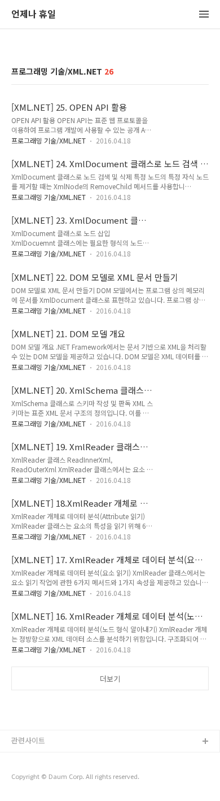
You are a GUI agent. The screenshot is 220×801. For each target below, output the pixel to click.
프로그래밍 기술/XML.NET (48, 140)
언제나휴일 (29, 778)
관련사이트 (28, 740)
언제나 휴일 (33, 14)
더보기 (110, 678)
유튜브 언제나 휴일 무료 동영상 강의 (68, 760)
